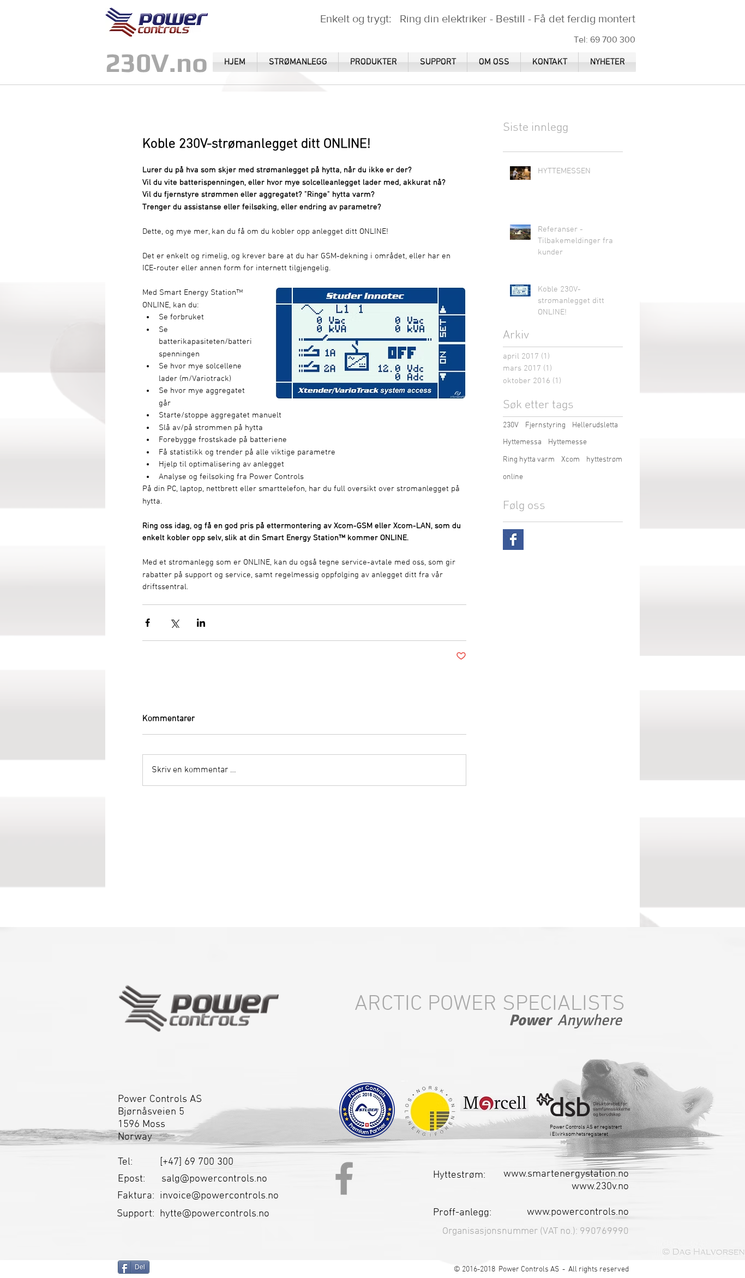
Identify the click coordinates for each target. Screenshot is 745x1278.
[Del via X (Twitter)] (174, 622)
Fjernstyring (545, 425)
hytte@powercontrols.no (214, 1214)
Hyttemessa (522, 442)
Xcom (570, 459)
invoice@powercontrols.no (219, 1196)
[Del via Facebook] (147, 622)
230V (511, 425)
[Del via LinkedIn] (201, 622)
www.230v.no (600, 1186)
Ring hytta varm (529, 459)
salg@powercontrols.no (214, 1179)
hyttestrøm (604, 459)
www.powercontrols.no (578, 1212)
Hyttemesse (567, 442)
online (513, 477)
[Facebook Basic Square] (513, 539)
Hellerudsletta (595, 425)
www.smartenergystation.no (566, 1174)
